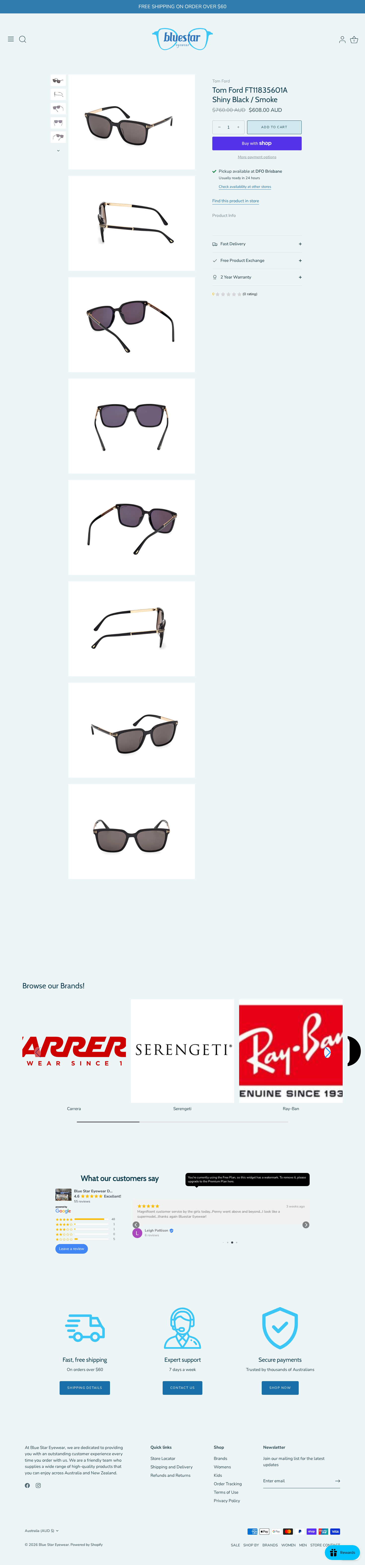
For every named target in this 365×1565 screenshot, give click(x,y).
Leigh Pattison (156, 1230)
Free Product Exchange (241, 260)
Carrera (74, 1109)
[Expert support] (182, 1328)
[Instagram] (38, 1485)
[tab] (226, 215)
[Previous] (58, 69)
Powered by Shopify (87, 1544)
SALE (235, 1545)
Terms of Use (226, 1492)
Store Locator (162, 1458)
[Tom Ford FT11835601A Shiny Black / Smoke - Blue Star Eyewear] (58, 80)
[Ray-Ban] (291, 1051)
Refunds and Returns (170, 1475)
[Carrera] (74, 1051)
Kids (218, 1475)
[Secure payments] (280, 1328)
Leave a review (71, 1248)
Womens (222, 1467)
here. (231, 1181)
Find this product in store (235, 201)
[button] (327, 1052)
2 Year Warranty (235, 277)
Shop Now (280, 1388)
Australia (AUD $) (39, 1530)
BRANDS (270, 1545)
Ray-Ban (291, 1109)
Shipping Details (84, 1388)
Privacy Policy (227, 1501)
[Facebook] (27, 1485)
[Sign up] (337, 1481)
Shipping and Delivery (171, 1467)
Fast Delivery (232, 244)
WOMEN (288, 1545)
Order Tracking (228, 1484)
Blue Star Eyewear (54, 1544)
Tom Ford (221, 81)
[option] (58, 81)
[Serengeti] (182, 1051)
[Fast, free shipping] (85, 1328)
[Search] (22, 39)
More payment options (257, 157)
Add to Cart (274, 127)
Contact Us (182, 1388)
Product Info (224, 215)
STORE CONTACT (325, 1545)
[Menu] (10, 39)
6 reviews (152, 1235)
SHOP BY (251, 1545)
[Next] (58, 150)
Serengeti (182, 1109)
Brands (220, 1458)
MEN (303, 1545)
